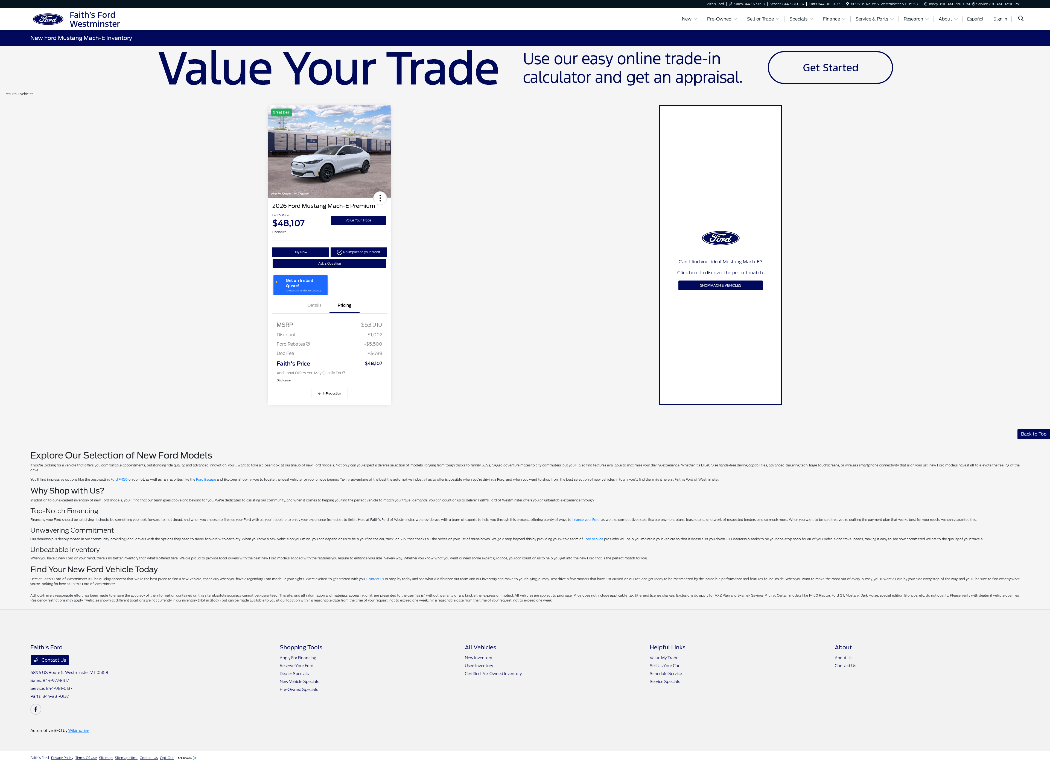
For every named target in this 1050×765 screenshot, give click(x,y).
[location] (847, 4)
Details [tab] (315, 305)
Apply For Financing (298, 658)
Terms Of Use (86, 758)
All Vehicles (480, 647)
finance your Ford (586, 520)
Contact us (375, 579)
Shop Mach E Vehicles (720, 285)
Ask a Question (329, 263)
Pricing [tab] (344, 305)
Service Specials (665, 681)
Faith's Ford (39, 758)
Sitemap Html (126, 758)
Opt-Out (167, 758)
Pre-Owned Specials (299, 689)
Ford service (593, 539)
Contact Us (53, 660)
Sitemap (106, 758)
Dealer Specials (294, 673)
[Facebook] (35, 709)
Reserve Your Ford (296, 666)
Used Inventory (479, 666)
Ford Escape (206, 479)
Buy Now (300, 252)
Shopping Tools (301, 647)
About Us (843, 658)
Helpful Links (668, 647)
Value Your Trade (358, 220)
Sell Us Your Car (664, 666)
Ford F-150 (119, 479)
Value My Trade (664, 658)
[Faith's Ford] (77, 18)
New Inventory (478, 658)
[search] (1021, 19)
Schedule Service (666, 673)
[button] (380, 198)
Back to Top (1033, 434)
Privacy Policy (62, 758)
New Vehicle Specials (299, 681)
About (843, 647)
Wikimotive (78, 730)
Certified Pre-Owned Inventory (493, 673)
